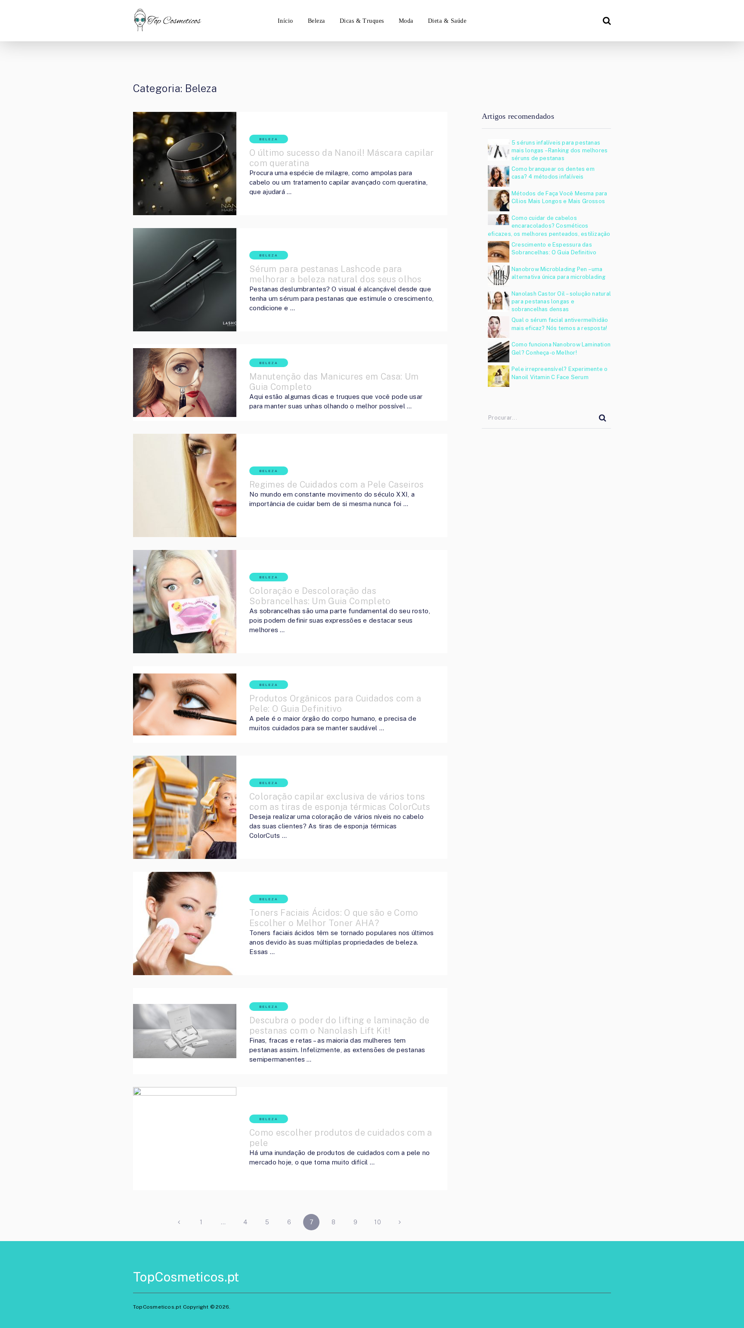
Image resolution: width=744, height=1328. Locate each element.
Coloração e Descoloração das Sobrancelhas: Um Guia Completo (320, 596)
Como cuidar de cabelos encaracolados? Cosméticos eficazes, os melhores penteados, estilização (549, 226)
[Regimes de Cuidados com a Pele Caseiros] (184, 485)
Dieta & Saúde (447, 21)
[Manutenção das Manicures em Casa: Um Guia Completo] (184, 382)
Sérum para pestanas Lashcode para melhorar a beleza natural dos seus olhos (335, 274)
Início (285, 21)
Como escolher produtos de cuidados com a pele (340, 1137)
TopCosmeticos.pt (186, 1277)
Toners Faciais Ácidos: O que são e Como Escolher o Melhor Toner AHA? (333, 918)
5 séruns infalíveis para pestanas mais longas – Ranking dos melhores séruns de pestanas (560, 150)
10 (377, 1222)
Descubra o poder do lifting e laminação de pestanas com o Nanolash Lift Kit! (339, 1025)
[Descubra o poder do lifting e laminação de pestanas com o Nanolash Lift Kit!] (184, 1031)
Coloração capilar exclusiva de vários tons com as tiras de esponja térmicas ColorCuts (339, 801)
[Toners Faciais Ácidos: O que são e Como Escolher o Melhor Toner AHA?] (184, 923)
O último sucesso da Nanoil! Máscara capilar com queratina (341, 158)
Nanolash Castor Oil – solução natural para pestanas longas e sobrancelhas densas (561, 301)
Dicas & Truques (362, 21)
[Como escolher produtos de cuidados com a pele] (184, 1138)
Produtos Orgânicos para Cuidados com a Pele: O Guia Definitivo (335, 703)
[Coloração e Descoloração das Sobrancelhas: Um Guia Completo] (184, 601)
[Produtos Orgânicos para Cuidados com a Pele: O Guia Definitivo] (184, 704)
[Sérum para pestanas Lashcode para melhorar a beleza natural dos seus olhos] (184, 279)
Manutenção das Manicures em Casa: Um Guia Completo (334, 381)
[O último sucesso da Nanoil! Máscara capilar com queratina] (184, 163)
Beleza (316, 21)
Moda (406, 21)
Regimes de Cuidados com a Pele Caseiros (336, 484)
